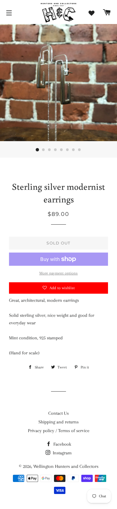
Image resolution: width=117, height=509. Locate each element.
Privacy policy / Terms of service (58, 430)
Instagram (62, 453)
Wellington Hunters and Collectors (65, 466)
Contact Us (58, 413)
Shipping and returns (58, 422)
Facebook (61, 444)
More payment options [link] (58, 273)
